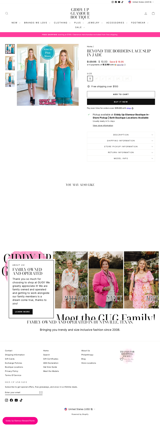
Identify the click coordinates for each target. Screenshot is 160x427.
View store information (103, 125)
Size (89, 73)
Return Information (121, 152)
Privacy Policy (11, 371)
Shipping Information (15, 355)
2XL (118, 78)
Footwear (138, 22)
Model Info (121, 158)
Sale (79, 27)
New (15, 22)
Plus (78, 22)
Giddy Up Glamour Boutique (80, 13)
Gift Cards (10, 359)
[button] (121, 64)
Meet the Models (51, 371)
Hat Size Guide (50, 367)
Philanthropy (87, 355)
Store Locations (88, 363)
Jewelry (94, 22)
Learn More (22, 312)
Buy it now (121, 102)
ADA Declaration (50, 363)
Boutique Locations (14, 367)
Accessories (116, 22)
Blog (83, 359)
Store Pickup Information (121, 146)
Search (46, 355)
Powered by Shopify (80, 414)
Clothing (61, 22)
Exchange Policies (13, 363)
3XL (127, 78)
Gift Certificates (50, 359)
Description (121, 135)
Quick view (23, 225)
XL (109, 78)
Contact (8, 350)
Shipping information (121, 141)
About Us (85, 350)
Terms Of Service (13, 375)
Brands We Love (36, 22)
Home (89, 46)
